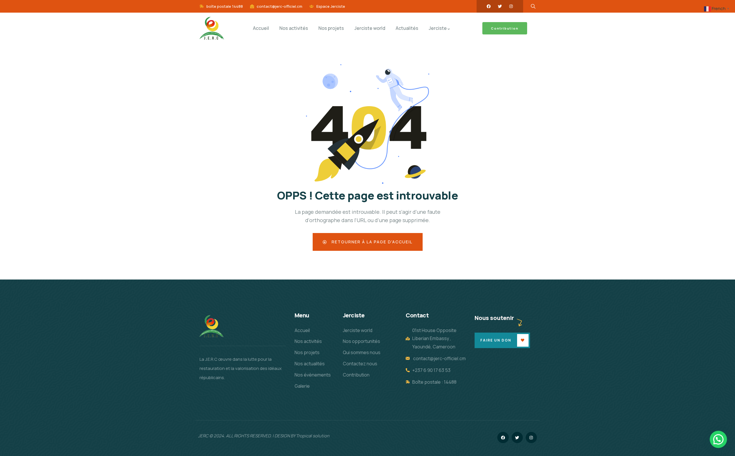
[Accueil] (211, 326)
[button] (718, 439)
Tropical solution (312, 436)
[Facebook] (489, 6)
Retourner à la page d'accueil (371, 242)
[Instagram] (511, 6)
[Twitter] (500, 6)
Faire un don (495, 340)
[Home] (212, 28)
